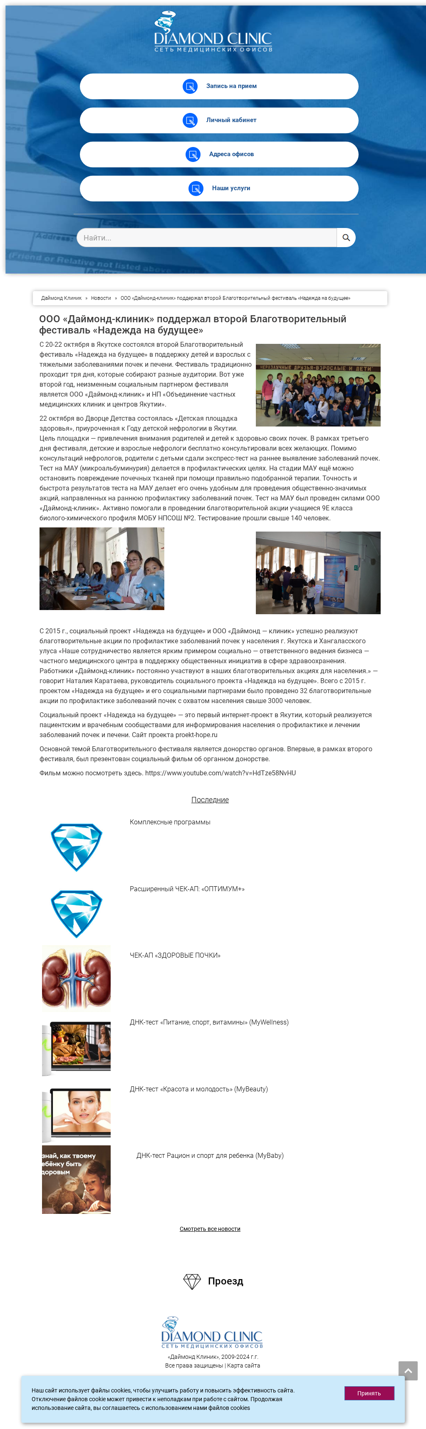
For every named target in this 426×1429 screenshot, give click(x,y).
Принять (369, 1393)
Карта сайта (243, 1365)
